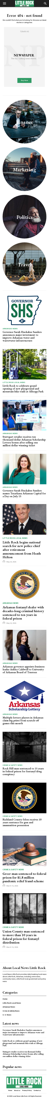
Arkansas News (10, 328)
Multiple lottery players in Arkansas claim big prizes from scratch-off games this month (23, 720)
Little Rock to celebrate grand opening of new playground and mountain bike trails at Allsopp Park (23, 388)
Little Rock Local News (14, 382)
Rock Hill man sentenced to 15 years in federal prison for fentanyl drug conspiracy (23, 771)
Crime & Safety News (12, 765)
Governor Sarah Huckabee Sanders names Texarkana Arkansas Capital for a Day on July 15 (24, 493)
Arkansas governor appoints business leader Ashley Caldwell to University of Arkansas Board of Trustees (24, 669)
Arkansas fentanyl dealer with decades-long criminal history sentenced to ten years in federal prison (23, 613)
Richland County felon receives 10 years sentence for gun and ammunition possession (22, 822)
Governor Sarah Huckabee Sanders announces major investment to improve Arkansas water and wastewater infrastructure (22, 336)
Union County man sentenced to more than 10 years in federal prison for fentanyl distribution (23, 937)
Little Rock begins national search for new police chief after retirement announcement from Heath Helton (22, 549)
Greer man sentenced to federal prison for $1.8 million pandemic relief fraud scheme (24, 877)
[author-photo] (4, 561)
